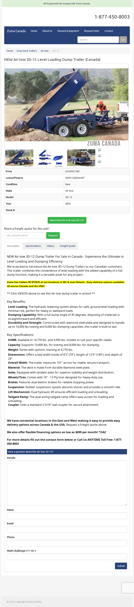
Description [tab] (13, 246)
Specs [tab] (33, 246)
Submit (121, 566)
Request (53, 235)
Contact (109, 31)
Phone (10, 537)
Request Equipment (68, 31)
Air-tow (45, 50)
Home (34, 31)
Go (123, 39)
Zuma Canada (16, 31)
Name (10, 509)
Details (11, 457)
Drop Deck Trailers (27, 50)
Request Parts (91, 31)
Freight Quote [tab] (67, 246)
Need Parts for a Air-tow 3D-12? (67, 220)
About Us (47, 31)
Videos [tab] (50, 246)
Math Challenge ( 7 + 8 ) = (21, 550)
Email (10, 523)
